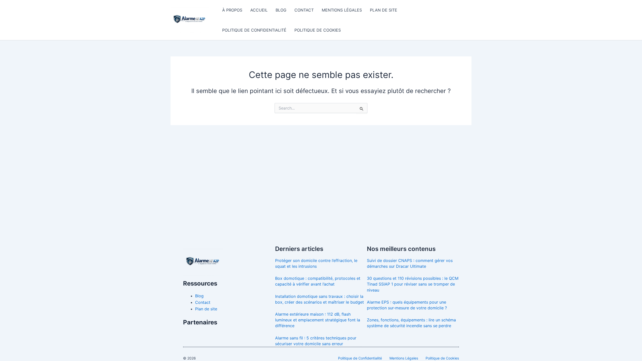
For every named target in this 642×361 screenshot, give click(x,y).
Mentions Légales (403, 358)
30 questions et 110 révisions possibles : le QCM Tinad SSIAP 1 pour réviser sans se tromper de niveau (412, 284)
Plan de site (383, 10)
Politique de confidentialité (254, 30)
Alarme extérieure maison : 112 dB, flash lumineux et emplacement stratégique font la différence (317, 320)
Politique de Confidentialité (360, 358)
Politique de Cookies (442, 358)
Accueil (259, 10)
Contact (304, 10)
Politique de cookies (317, 30)
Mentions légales (342, 10)
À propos (232, 10)
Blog (281, 10)
